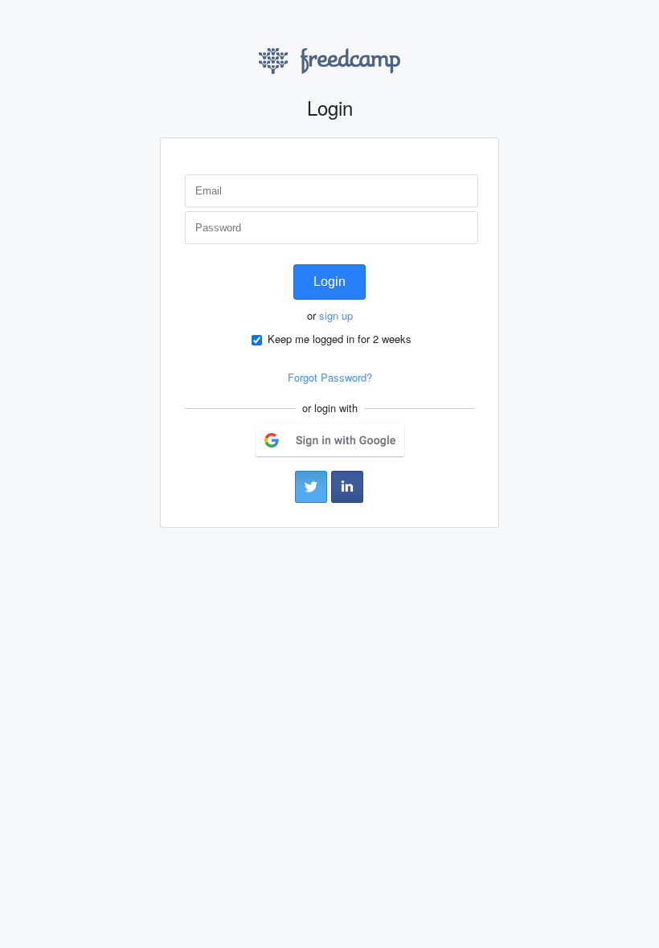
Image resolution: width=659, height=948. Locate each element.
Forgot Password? (330, 377)
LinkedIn (347, 487)
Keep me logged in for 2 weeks (337, 338)
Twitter (311, 487)
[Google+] (330, 440)
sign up (336, 315)
